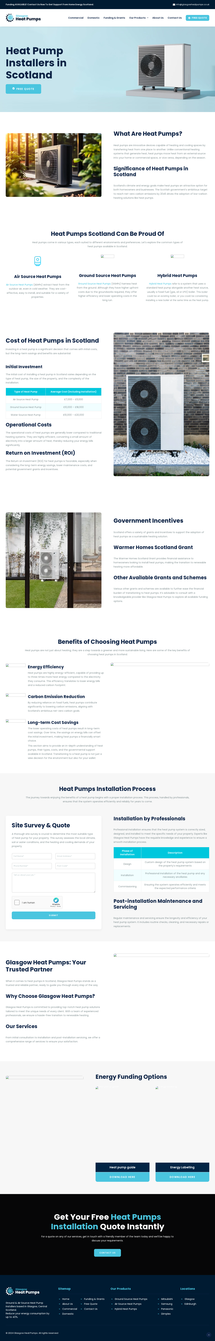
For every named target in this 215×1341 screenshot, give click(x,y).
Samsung (166, 1304)
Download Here (122, 1177)
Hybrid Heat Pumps (160, 283)
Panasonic (167, 1309)
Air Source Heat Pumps (19, 284)
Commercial (75, 17)
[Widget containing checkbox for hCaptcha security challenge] (37, 902)
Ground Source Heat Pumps (94, 283)
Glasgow (190, 1299)
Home (65, 1299)
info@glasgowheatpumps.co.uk (192, 4)
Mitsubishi (167, 1299)
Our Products (137, 17)
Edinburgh (190, 1304)
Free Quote (90, 1304)
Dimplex (166, 1313)
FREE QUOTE (25, 89)
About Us (158, 17)
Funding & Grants (114, 17)
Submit (53, 915)
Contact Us (175, 17)
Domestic (94, 17)
